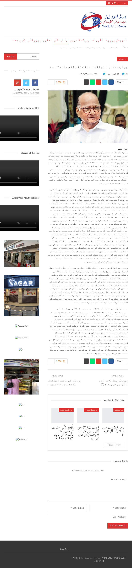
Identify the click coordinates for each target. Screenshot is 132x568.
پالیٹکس (61, 40)
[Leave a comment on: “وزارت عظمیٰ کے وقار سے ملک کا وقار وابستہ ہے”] (51, 82)
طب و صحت (19, 40)
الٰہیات (97, 40)
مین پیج (64, 548)
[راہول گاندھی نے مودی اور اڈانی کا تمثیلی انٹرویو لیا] (113, 416)
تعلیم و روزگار (40, 40)
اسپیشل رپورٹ (116, 40)
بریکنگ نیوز (80, 40)
